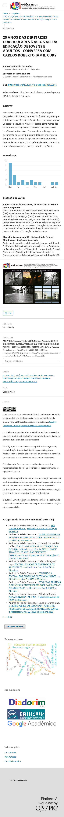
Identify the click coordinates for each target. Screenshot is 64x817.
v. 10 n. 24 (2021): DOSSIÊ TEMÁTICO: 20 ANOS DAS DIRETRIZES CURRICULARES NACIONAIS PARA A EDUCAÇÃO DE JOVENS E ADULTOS (30, 19)
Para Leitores (10, 752)
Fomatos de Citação (14, 361)
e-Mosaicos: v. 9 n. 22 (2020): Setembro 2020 (31, 611)
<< (4, 616)
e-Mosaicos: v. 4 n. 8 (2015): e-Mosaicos (34, 577)
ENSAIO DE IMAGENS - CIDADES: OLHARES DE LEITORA (34, 536)
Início (5, 13)
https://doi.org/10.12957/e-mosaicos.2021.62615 (32, 84)
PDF (9, 313)
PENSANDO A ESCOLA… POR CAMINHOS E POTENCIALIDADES (33, 575)
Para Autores (10, 756)
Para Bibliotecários (12, 761)
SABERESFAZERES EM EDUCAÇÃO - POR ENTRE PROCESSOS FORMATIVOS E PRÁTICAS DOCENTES (34, 607)
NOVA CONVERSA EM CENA (23, 597)
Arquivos (15, 13)
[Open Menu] (5, 5)
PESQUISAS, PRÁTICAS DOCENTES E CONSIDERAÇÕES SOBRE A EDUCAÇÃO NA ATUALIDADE (35, 585)
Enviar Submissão (15, 626)
